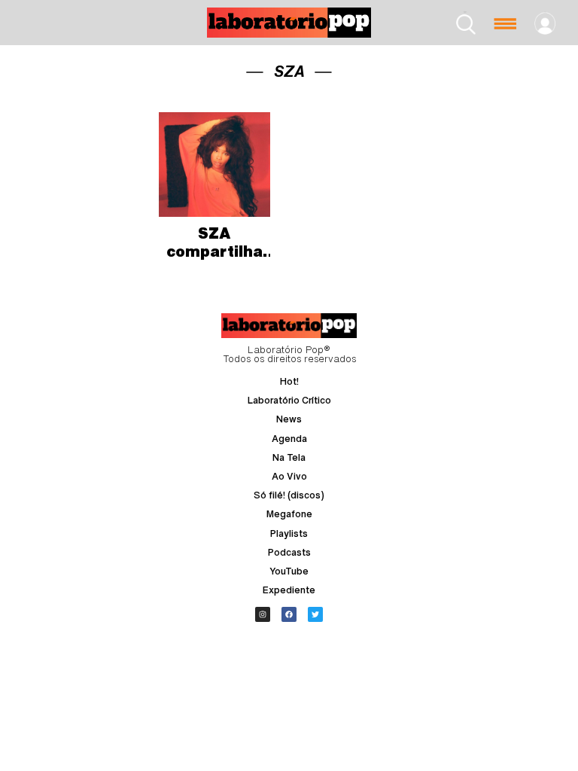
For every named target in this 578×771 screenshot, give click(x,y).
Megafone (289, 514)
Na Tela (289, 457)
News (289, 419)
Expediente (289, 590)
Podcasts (289, 552)
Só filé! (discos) (289, 495)
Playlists (289, 533)
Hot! (289, 381)
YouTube (289, 571)
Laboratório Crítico (289, 400)
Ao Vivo (289, 476)
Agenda (289, 438)
